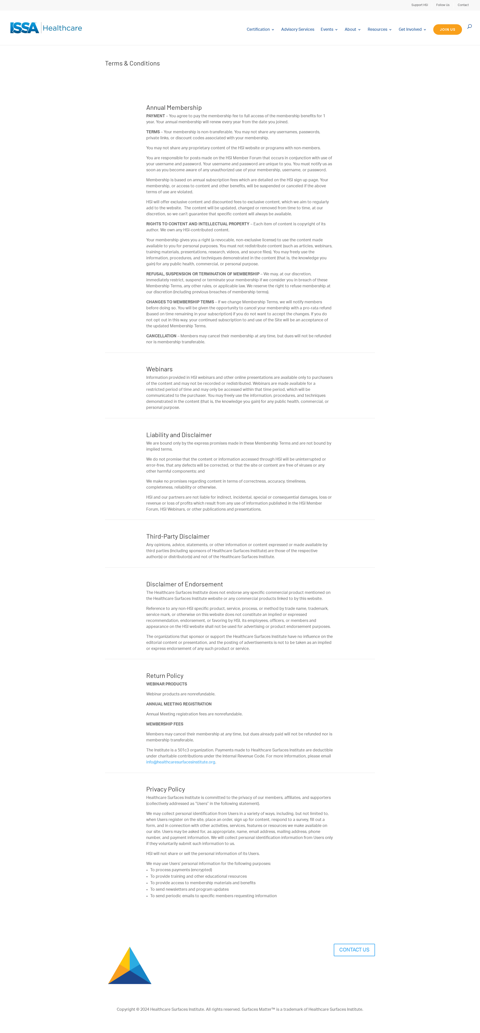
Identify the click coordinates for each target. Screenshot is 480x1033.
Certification (258, 30)
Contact (463, 5)
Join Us (448, 29)
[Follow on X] (371, 968)
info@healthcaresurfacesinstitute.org (180, 762)
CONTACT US (354, 949)
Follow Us (443, 5)
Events (327, 30)
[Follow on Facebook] (351, 968)
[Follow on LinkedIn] (361, 968)
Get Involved (410, 30)
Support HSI (420, 5)
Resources (377, 30)
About (350, 30)
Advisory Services (297, 30)
